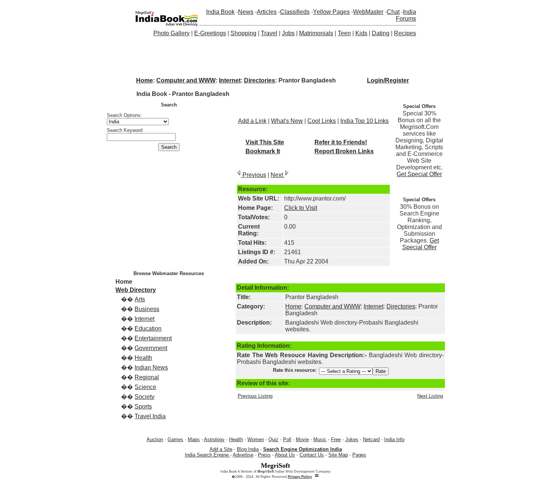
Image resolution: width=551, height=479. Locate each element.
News (245, 12)
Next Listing (430, 396)
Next (277, 175)
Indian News (151, 367)
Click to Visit (300, 208)
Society (144, 397)
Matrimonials (316, 33)
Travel (269, 33)
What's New (287, 121)
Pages (359, 455)
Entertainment (153, 338)
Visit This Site (265, 142)
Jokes (351, 439)
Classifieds (295, 12)
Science (145, 387)
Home (144, 80)
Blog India (248, 449)
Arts (140, 299)
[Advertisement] (275, 56)
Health (143, 358)
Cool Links (321, 121)
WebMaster (368, 12)
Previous (253, 175)
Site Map (338, 455)
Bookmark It (263, 151)
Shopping (243, 33)
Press (264, 455)
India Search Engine (207, 455)
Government (151, 348)
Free (336, 439)
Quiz (273, 439)
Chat (393, 12)
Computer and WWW (186, 80)
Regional (147, 377)
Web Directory (135, 290)
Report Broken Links (344, 151)
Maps (194, 439)
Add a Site (221, 449)
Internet (230, 80)
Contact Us (311, 455)
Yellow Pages (331, 12)
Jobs (288, 33)
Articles (267, 12)
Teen (344, 33)
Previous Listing (255, 396)
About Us (285, 455)
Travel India (150, 416)
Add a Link (252, 121)
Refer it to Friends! (340, 142)
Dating (380, 33)
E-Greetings (210, 33)
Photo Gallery (171, 33)
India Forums (406, 15)
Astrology (214, 439)
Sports (143, 406)
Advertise (243, 455)
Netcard (371, 439)
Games (175, 439)
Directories (259, 80)
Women (255, 439)
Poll (287, 439)
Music (319, 439)
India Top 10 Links (364, 121)
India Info (394, 439)
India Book (220, 12)
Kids (361, 33)
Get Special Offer (419, 174)
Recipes (405, 33)
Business (147, 309)
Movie (302, 439)
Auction (155, 439)
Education (148, 328)
